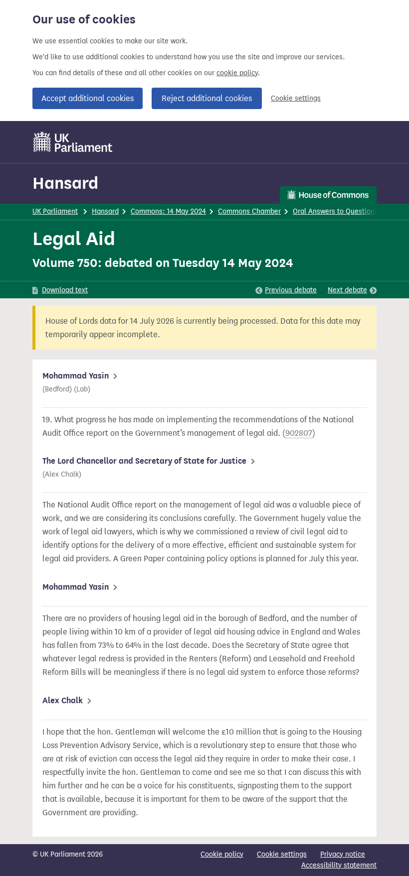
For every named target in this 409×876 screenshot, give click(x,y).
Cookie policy (222, 854)
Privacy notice (342, 854)
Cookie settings (296, 98)
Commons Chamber (249, 211)
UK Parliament (55, 211)
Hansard (65, 183)
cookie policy (237, 73)
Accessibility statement (339, 865)
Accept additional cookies (87, 98)
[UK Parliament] (73, 142)
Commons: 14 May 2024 (168, 211)
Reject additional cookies (207, 98)
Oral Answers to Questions (335, 211)
